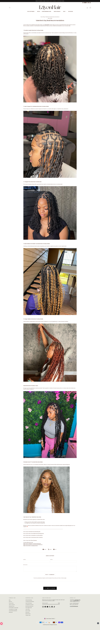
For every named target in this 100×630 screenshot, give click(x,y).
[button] (98, 623)
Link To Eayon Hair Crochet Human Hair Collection (33, 537)
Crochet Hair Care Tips (29, 604)
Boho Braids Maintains (29, 606)
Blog (44, 16)
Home (42, 16)
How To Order (28, 610)
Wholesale (70, 11)
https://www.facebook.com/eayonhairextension (32, 544)
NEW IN (38, 11)
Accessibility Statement (13, 610)
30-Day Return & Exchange (13, 607)
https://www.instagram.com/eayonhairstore (32, 543)
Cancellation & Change (13, 609)
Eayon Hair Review (29, 603)
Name (24, 559)
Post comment (50, 574)
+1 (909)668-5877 (77, 599)
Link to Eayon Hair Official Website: (30, 540)
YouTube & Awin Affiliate (30, 601)
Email (51, 559)
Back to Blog (50, 588)
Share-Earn (27, 612)
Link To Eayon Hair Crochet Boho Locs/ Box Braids (33, 535)
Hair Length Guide (29, 607)
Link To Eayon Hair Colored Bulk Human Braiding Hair (33, 533)
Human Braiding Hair (46, 11)
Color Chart (28, 609)
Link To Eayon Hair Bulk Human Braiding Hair (31, 531)
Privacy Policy (11, 603)
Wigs (64, 11)
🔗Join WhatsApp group (74, 606)
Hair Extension (57, 11)
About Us (10, 601)
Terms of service (12, 604)
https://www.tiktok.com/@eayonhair (30, 545)
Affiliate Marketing (29, 600)
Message (25, 564)
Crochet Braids (31, 11)
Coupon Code (28, 615)
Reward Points (28, 613)
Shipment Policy (11, 606)
